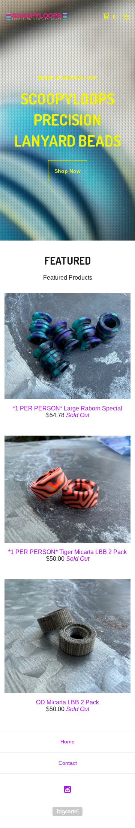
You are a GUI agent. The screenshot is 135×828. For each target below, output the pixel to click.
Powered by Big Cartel (67, 811)
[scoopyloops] (37, 16)
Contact (67, 763)
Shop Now (67, 171)
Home (67, 742)
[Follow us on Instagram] (67, 790)
